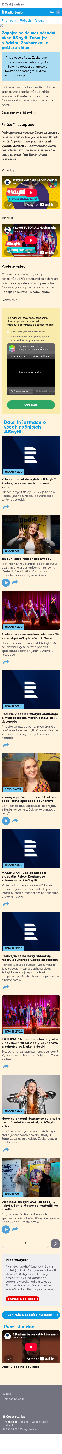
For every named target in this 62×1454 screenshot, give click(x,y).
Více (40, 20)
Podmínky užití (12, 1425)
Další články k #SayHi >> (19, 112)
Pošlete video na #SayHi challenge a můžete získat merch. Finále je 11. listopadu (30, 717)
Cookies (24, 1421)
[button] (21, 391)
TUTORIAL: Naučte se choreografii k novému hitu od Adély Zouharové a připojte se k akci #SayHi (30, 1042)
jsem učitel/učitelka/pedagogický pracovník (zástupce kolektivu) (30, 338)
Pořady (26, 20)
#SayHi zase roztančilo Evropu (26, 558)
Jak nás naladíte (14, 1399)
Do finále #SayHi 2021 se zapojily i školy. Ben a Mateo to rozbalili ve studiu (30, 1205)
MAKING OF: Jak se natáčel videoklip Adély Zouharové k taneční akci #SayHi (24, 876)
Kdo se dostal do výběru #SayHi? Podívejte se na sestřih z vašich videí (29, 483)
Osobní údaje (40, 1421)
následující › (55, 1243)
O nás (7, 1394)
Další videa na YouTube (20, 1367)
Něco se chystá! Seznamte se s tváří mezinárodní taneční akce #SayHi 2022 (31, 1122)
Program (9, 20)
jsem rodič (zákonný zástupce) (28, 331)
